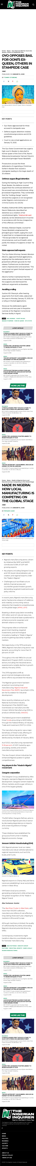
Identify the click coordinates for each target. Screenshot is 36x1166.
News (9, 51)
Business (6, 331)
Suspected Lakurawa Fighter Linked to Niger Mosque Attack (16, 346)
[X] (8, 81)
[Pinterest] (13, 81)
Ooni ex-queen (19, 321)
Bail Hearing (11, 318)
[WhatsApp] (17, 81)
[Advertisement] (18, 28)
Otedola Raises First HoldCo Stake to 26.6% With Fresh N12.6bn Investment (17, 334)
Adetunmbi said (25, 215)
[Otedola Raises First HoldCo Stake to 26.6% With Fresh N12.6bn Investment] (18, 396)
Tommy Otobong (10, 77)
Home (4, 51)
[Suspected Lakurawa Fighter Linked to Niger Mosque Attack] (18, 424)
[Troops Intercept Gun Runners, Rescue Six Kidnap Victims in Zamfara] (18, 453)
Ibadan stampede (7, 321)
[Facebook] (4, 81)
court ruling (20, 318)
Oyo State (28, 321)
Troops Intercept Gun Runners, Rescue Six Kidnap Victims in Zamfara (17, 358)
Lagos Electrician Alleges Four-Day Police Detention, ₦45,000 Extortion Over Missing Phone (17, 372)
